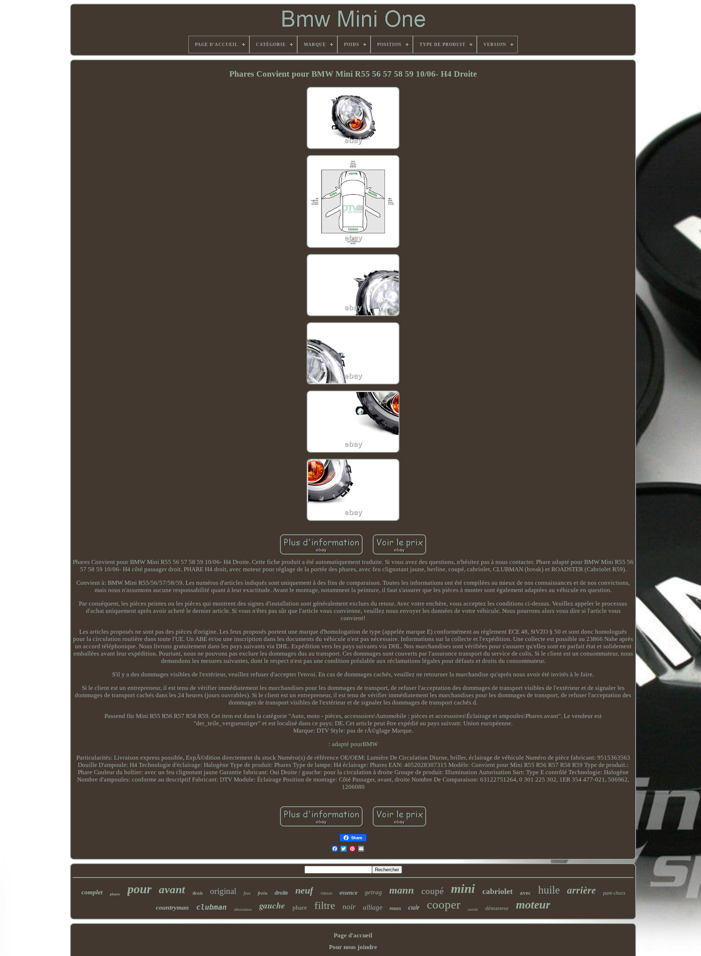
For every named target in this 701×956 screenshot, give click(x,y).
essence (348, 893)
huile (549, 890)
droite (281, 893)
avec (525, 893)
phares (115, 894)
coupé (432, 891)
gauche (272, 905)
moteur (533, 904)
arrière (581, 890)
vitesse (326, 893)
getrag (373, 892)
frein (262, 893)
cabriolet (497, 891)
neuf (304, 890)
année (473, 909)
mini (463, 889)
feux (247, 893)
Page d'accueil (353, 935)
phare (299, 907)
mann (401, 890)
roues (395, 908)
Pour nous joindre (353, 947)
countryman (172, 907)
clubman (211, 907)
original (223, 891)
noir (349, 906)
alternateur (243, 909)
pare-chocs (614, 893)
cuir (414, 907)
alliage (372, 907)
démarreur (497, 908)
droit (197, 893)
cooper (443, 904)
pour (139, 889)
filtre (324, 905)
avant (172, 889)
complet (92, 892)
